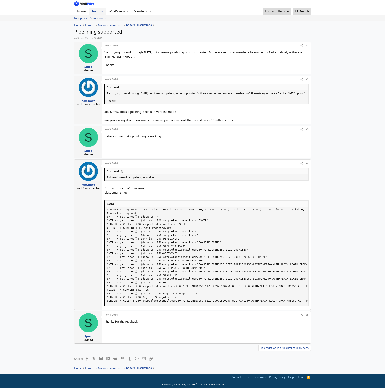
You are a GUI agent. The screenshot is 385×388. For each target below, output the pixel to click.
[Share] (301, 45)
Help (291, 377)
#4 (307, 163)
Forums (97, 11)
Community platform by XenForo (192, 384)
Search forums (98, 18)
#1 (307, 45)
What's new (117, 11)
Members (140, 11)
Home (81, 11)
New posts (80, 18)
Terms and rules (256, 377)
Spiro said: (113, 87)
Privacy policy (277, 377)
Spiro (80, 38)
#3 (307, 129)
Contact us (238, 377)
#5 (307, 314)
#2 (307, 79)
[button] (128, 11)
